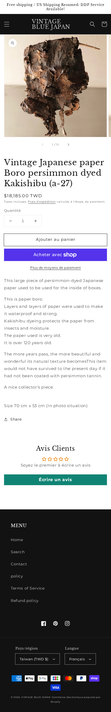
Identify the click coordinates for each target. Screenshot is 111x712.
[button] (7, 24)
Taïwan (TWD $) (34, 659)
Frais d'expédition (42, 201)
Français (77, 659)
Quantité (12, 210)
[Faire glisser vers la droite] (68, 144)
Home (17, 539)
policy (17, 576)
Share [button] (16, 419)
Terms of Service (28, 588)
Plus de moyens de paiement (55, 268)
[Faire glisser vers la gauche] (43, 144)
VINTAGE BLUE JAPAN (36, 697)
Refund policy (25, 600)
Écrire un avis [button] (55, 479)
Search (18, 551)
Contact (19, 564)
